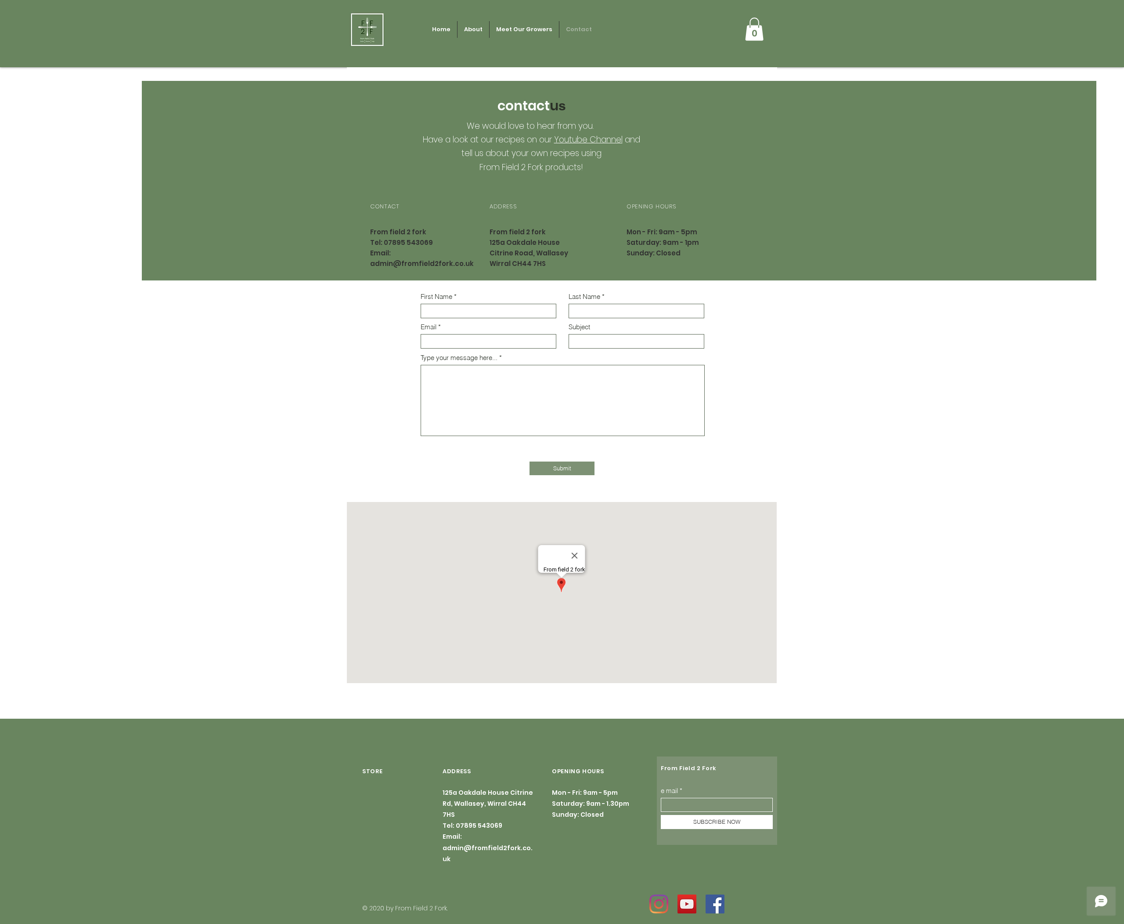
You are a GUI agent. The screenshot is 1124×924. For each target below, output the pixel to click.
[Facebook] (715, 904)
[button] (754, 29)
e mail (669, 790)
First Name (436, 296)
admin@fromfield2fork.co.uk (422, 263)
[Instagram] (658, 904)
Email (428, 327)
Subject (579, 327)
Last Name (584, 296)
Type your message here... (459, 357)
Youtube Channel (588, 140)
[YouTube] (686, 904)
